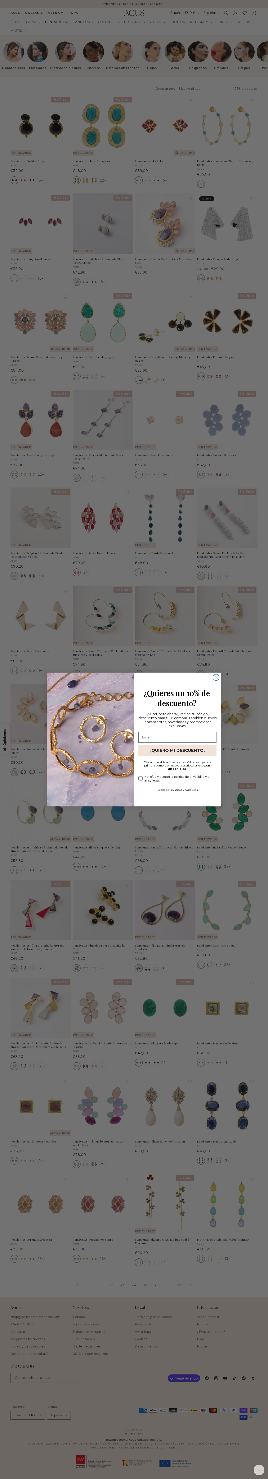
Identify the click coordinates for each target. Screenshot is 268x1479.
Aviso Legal (191, 789)
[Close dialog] (216, 677)
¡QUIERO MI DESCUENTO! (177, 750)
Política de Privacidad (169, 789)
